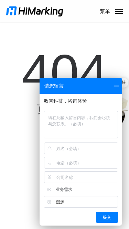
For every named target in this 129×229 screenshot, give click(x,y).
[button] (111, 10)
